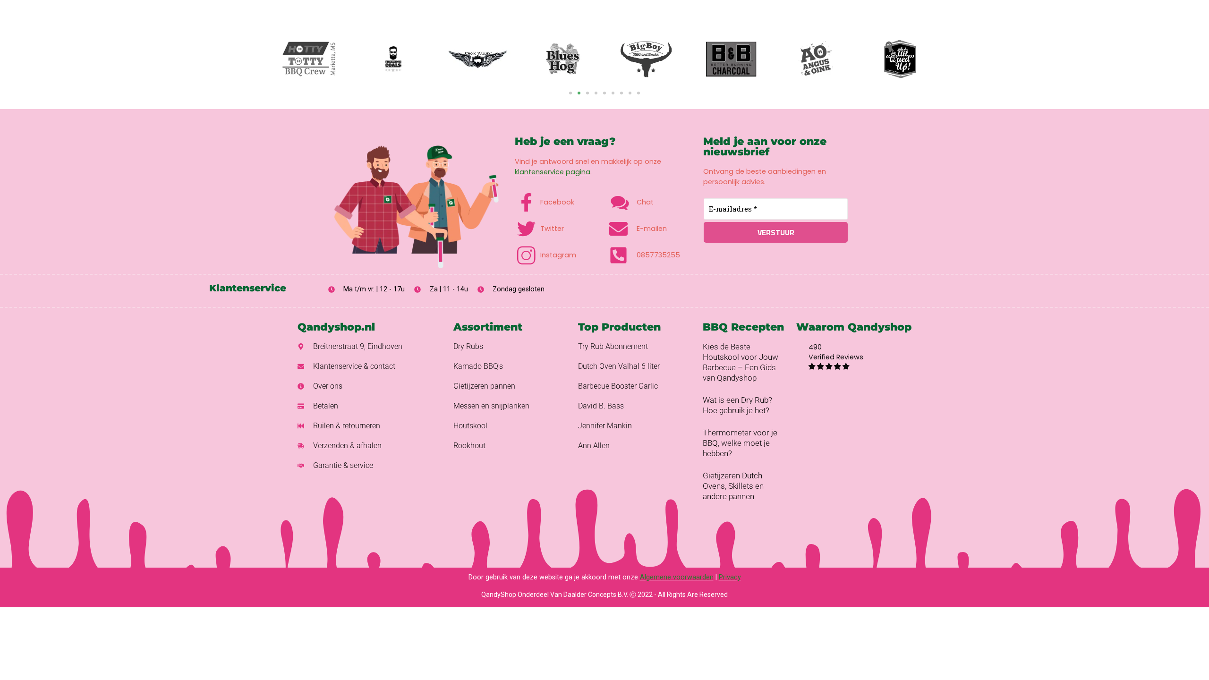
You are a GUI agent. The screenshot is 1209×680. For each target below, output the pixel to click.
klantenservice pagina (552, 172)
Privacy (730, 577)
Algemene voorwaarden (677, 577)
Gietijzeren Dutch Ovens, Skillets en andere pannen (733, 486)
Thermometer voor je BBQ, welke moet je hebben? (740, 443)
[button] (570, 93)
